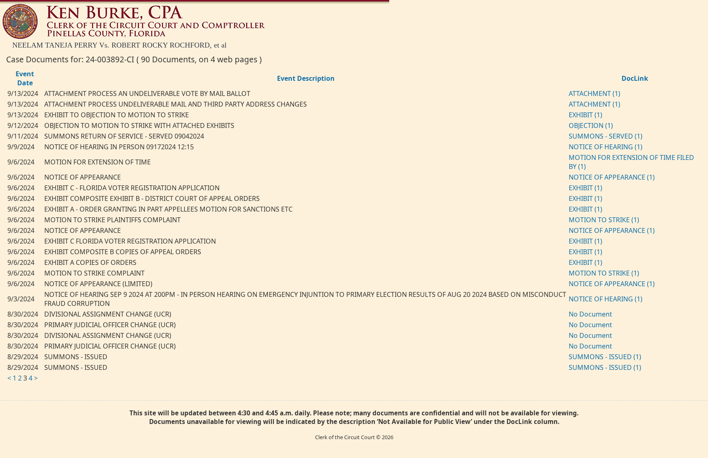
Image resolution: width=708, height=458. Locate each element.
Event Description (306, 78)
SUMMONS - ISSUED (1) (605, 356)
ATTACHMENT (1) (594, 93)
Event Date (25, 78)
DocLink (635, 78)
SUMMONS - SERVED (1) (605, 136)
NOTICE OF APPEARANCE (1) (612, 177)
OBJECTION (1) (591, 125)
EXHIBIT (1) (585, 114)
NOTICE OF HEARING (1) (605, 146)
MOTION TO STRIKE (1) (604, 219)
